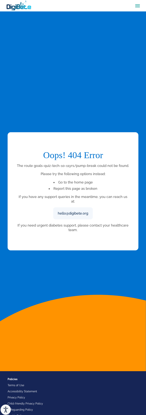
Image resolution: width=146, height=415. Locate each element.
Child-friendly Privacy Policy (25, 403)
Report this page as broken (75, 189)
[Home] (19, 5)
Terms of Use (16, 385)
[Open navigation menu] (137, 6)
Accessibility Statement (22, 391)
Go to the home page (75, 182)
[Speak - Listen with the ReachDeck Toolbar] (6, 410)
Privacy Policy (16, 397)
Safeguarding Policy (20, 409)
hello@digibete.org (73, 213)
